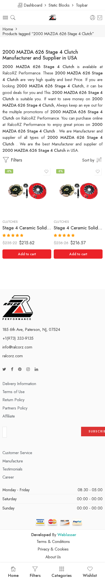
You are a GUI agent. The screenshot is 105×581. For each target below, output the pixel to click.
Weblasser (66, 535)
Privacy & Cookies (53, 549)
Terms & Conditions (53, 541)
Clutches (10, 221)
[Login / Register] (93, 18)
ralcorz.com (12, 356)
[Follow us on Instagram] (28, 369)
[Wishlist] (46, 171)
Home (7, 29)
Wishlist (90, 575)
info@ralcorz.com (17, 347)
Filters (15, 160)
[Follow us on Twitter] (4, 369)
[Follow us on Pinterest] (19, 369)
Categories (62, 575)
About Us (53, 557)
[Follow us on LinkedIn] (36, 369)
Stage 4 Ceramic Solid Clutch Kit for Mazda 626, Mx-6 (78, 227)
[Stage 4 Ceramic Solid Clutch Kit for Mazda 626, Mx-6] (78, 191)
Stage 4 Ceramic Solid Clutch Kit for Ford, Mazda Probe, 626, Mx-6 (26, 227)
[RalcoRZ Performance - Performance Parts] (52, 18)
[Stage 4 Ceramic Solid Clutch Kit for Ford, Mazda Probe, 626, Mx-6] (26, 191)
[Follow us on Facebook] (12, 369)
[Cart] (100, 17)
